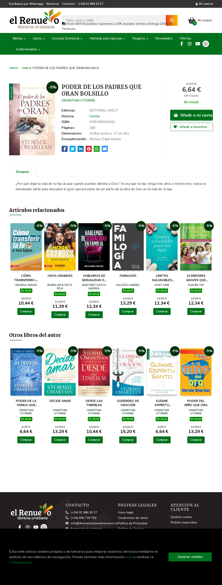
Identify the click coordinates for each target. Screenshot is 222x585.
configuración (20, 562)
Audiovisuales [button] (27, 49)
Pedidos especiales (184, 522)
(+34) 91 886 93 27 (90, 4)
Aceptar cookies (190, 557)
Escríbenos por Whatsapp (26, 4)
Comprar (26, 311)
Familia (26, 68)
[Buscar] (172, 20)
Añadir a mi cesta (195, 115)
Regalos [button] (139, 38)
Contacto (68, 4)
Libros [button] (38, 38)
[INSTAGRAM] (189, 44)
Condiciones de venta (133, 518)
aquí (129, 556)
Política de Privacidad (132, 523)
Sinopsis (22, 172)
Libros (13, 68)
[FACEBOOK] (181, 44)
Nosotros (52, 4)
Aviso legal (125, 512)
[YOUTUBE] (197, 44)
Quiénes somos (181, 517)
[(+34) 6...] (205, 44)
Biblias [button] (18, 38)
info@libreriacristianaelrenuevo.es (94, 523)
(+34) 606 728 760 (83, 518)
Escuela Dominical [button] (66, 38)
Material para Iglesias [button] (106, 38)
